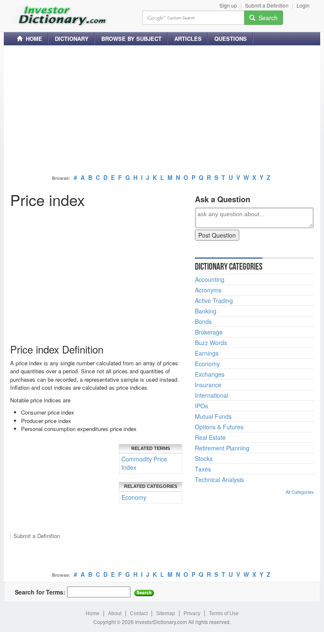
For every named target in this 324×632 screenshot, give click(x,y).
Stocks (204, 458)
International (211, 395)
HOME (32, 39)
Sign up (228, 5)
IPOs (201, 406)
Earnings (207, 353)
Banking (205, 311)
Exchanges (209, 374)
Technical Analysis (219, 479)
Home (93, 613)
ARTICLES (188, 39)
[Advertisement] (162, 111)
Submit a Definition (267, 5)
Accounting (209, 279)
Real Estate (210, 437)
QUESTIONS (230, 39)
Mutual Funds (213, 416)
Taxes (203, 469)
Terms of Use (224, 613)
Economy (134, 497)
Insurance (208, 384)
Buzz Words (211, 342)
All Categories (300, 491)
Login (303, 5)
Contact (139, 613)
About (115, 613)
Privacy (192, 613)
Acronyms (208, 290)
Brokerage (209, 332)
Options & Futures (219, 427)
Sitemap (165, 613)
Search (266, 17)
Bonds (203, 321)
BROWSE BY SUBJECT (131, 39)
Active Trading (214, 300)
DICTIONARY (72, 39)
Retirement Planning (222, 448)
